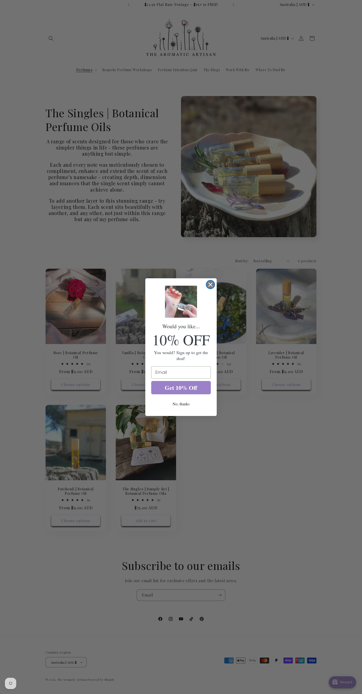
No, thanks (181, 403)
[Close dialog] (210, 284)
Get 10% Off (181, 387)
